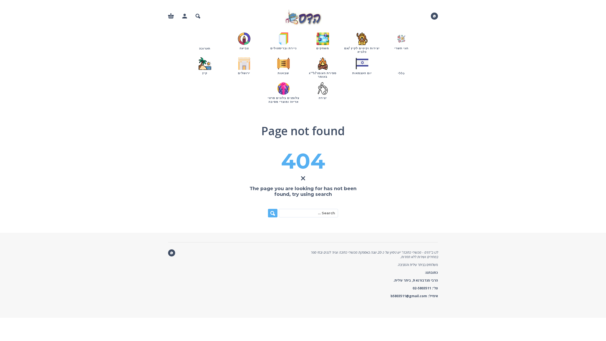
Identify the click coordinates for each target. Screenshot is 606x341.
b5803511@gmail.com (409, 296)
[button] (198, 16)
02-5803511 (422, 288)
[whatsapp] (434, 16)
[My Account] (184, 16)
